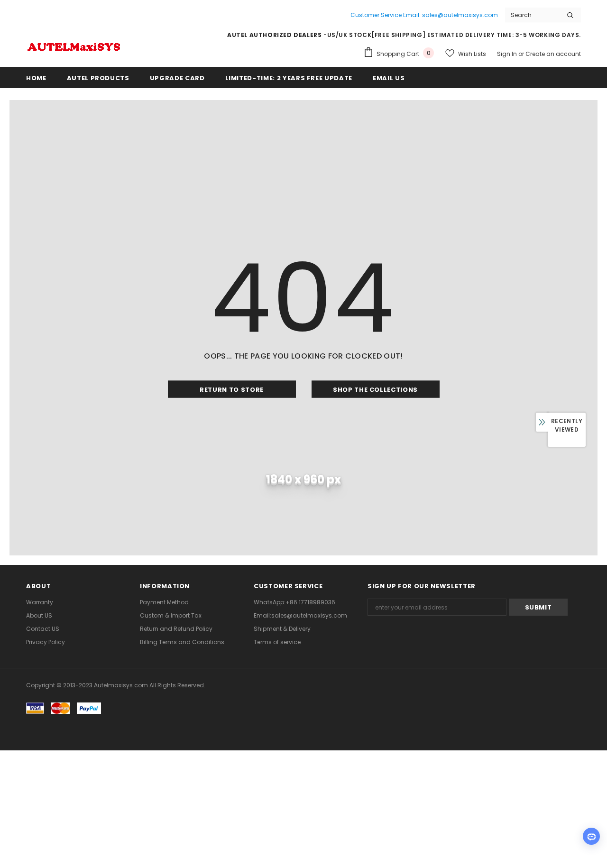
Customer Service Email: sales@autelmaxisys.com (424, 15)
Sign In (507, 54)
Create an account (553, 54)
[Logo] (73, 45)
